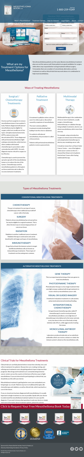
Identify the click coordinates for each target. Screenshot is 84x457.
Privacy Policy (24, 447)
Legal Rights (65, 20)
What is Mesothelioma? (22, 20)
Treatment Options (38, 20)
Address (46, 38)
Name (46, 28)
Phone (63, 33)
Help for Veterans (53, 20)
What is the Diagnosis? (50, 22)
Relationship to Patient (67, 22)
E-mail (46, 33)
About (74, 20)
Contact (80, 20)
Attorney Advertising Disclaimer (10, 447)
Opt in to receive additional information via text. (59, 44)
